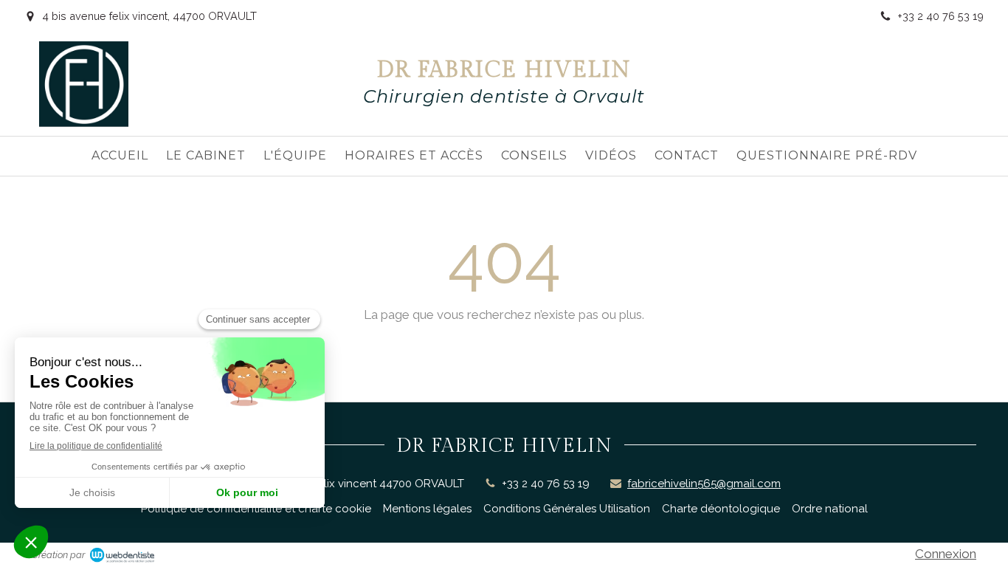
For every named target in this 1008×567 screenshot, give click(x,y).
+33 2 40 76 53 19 (546, 483)
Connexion (945, 553)
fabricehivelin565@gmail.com (704, 483)
